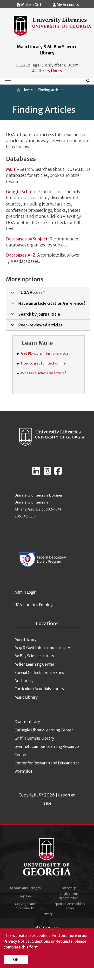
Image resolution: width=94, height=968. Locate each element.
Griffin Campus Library (34, 738)
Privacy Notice (17, 941)
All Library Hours (47, 70)
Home (27, 90)
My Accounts (67, 4)
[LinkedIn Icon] (36, 473)
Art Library (23, 680)
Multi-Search (19, 169)
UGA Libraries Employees (36, 605)
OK (16, 959)
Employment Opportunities (69, 896)
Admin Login (25, 592)
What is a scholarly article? (43, 373)
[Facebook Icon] (58, 473)
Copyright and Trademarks (25, 906)
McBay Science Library (34, 656)
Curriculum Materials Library (39, 689)
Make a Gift (30, 4)
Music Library (26, 697)
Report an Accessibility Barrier (69, 906)
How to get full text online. (44, 363)
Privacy (47, 914)
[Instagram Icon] (47, 473)
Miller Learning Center (34, 664)
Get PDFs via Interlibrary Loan (46, 353)
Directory (69, 888)
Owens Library (27, 721)
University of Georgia (47, 856)
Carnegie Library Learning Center (43, 730)
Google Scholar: (22, 191)
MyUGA (25, 896)
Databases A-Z (20, 255)
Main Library (25, 639)
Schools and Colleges (25, 888)
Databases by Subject (27, 239)
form (34, 947)
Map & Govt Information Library (42, 647)
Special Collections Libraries (39, 672)
